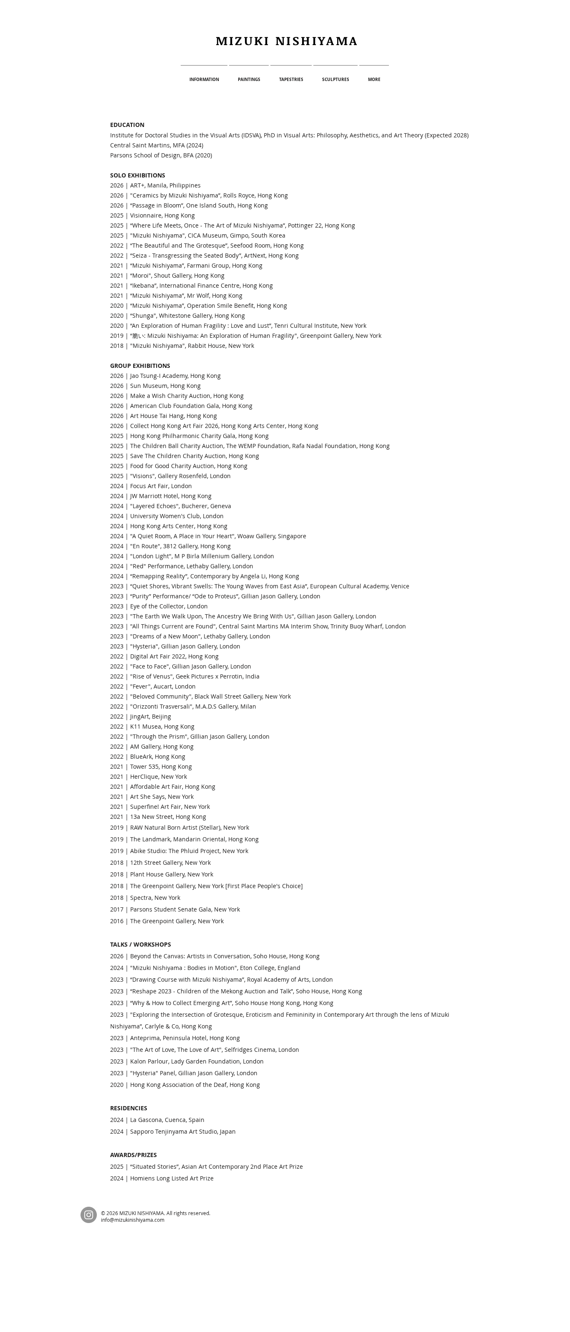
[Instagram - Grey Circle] (89, 1215)
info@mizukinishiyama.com (132, 1219)
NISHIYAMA (316, 40)
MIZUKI (245, 40)
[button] (204, 75)
